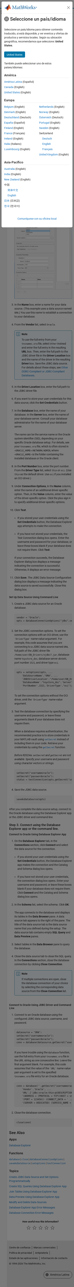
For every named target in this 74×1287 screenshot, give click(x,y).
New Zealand (12, 179)
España (8, 122)
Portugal (44, 122)
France (8, 133)
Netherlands (46, 106)
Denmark (9, 112)
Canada (8, 87)
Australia (9, 168)
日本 (6, 200)
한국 (6, 205)
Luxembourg (11, 149)
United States (12, 92)
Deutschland (11, 117)
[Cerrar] (68, 7)
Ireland (8, 138)
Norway (43, 112)
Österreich (45, 117)
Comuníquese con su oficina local (37, 218)
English (46, 143)
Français (47, 149)
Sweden (43, 127)
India (7, 174)
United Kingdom (48, 154)
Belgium (9, 106)
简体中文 (13, 190)
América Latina (13, 81)
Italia (7, 143)
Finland (8, 127)
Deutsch (47, 138)
